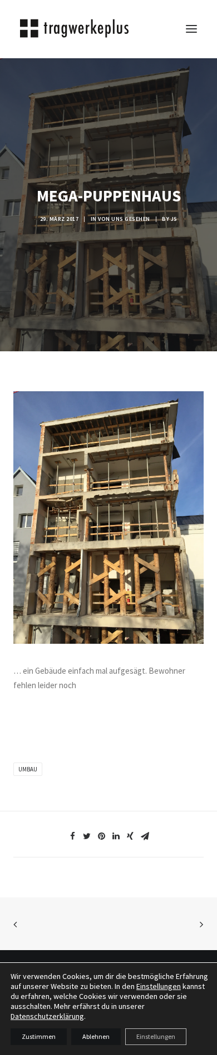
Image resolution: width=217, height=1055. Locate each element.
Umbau (27, 769)
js (174, 219)
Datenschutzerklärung (47, 1016)
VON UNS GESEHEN (124, 219)
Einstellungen (158, 986)
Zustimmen (39, 1036)
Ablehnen (96, 1036)
